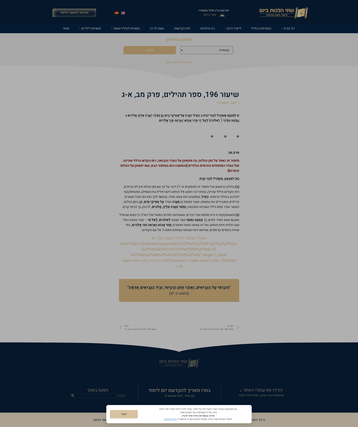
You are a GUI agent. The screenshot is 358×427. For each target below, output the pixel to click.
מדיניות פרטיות (170, 419)
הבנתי (123, 414)
